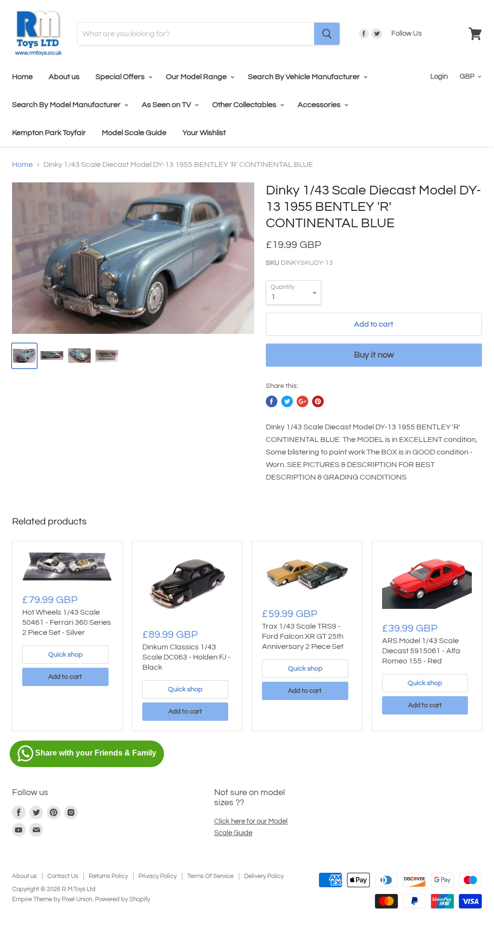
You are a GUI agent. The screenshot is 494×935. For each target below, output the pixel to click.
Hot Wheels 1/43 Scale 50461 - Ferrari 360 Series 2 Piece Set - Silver (66, 622)
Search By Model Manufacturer (67, 105)
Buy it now (374, 354)
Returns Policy (108, 876)
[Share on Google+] (302, 401)
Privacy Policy (157, 876)
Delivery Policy (264, 876)
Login (439, 76)
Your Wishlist (204, 133)
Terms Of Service (210, 876)
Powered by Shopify (122, 899)
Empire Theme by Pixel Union (52, 899)
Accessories (320, 105)
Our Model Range (197, 77)
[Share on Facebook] (271, 401)
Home (22, 77)
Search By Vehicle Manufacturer (304, 77)
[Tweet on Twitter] (287, 401)
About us (64, 77)
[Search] (327, 34)
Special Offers (121, 77)
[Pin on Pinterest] (318, 401)
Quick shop (65, 654)
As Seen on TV (167, 105)
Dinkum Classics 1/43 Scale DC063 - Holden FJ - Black (186, 657)
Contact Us (62, 876)
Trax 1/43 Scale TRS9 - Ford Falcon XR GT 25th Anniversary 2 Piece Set (302, 636)
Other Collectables (245, 105)
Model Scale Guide (134, 133)
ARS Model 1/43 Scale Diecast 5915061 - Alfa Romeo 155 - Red (421, 651)
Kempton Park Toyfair (49, 133)
